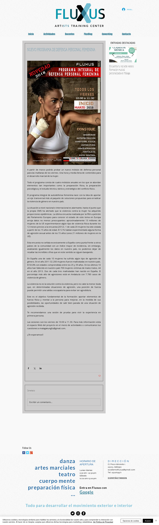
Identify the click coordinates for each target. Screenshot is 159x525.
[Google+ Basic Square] (31, 452)
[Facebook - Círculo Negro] (83, 513)
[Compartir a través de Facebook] (28, 368)
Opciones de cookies (131, 521)
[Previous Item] (113, 55)
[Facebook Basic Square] (23, 452)
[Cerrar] (156, 521)
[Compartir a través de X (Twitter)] (34, 368)
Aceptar (148, 521)
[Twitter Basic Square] (27, 452)
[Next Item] (132, 55)
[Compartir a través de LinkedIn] (40, 368)
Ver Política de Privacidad (103, 522)
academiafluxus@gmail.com (121, 470)
